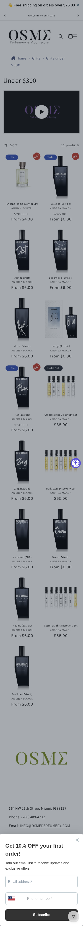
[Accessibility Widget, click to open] (76, 463)
